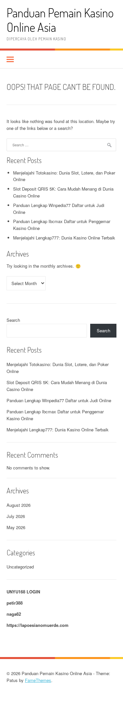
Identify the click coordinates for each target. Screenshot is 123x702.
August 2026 (19, 505)
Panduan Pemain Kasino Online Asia (60, 20)
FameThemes (38, 680)
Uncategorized (20, 567)
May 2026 (16, 527)
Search (13, 320)
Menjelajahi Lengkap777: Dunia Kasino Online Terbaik (64, 238)
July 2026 (16, 516)
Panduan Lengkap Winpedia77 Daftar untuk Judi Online (59, 400)
